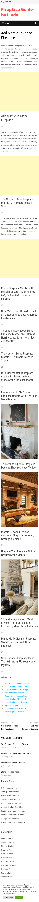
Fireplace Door (6, 850)
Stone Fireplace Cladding (11, 772)
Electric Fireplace (7, 846)
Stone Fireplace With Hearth (15, 699)
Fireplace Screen (7, 861)
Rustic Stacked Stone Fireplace (16, 686)
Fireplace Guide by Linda (17, 12)
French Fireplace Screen (10, 795)
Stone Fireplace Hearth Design (16, 702)
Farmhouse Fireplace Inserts (12, 803)
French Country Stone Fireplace (16, 683)
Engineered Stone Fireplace (15, 708)
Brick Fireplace (6, 838)
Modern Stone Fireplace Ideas (16, 696)
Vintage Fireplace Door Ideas (12, 807)
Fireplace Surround (8, 865)
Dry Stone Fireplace (11, 705)
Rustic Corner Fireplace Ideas (12, 815)
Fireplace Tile (6, 869)
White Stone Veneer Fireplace (13, 762)
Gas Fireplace (6, 873)
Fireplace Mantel (7, 857)
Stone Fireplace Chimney (14, 712)
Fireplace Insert (7, 854)
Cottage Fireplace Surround (11, 791)
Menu (7, 23)
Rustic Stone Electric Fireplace (13, 811)
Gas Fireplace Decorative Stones (14, 744)
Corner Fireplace (7, 842)
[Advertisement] (19, 91)
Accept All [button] (19, 897)
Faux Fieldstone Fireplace (14, 692)
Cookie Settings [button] (8, 897)
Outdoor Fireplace (8, 877)
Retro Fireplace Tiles (9, 788)
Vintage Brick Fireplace (10, 818)
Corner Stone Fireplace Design (16, 689)
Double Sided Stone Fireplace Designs (16, 753)
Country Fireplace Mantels (11, 799)
